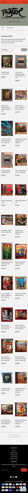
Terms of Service (14, 458)
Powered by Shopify (18, 481)
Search (14, 450)
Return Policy (14, 454)
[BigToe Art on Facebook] (11, 477)
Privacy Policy (14, 456)
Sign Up (24, 470)
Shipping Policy (14, 452)
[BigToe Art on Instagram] (13, 477)
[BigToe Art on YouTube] (16, 477)
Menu (4, 2)
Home (2, 27)
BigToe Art (10, 481)
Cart (25, 2)
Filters (24, 49)
